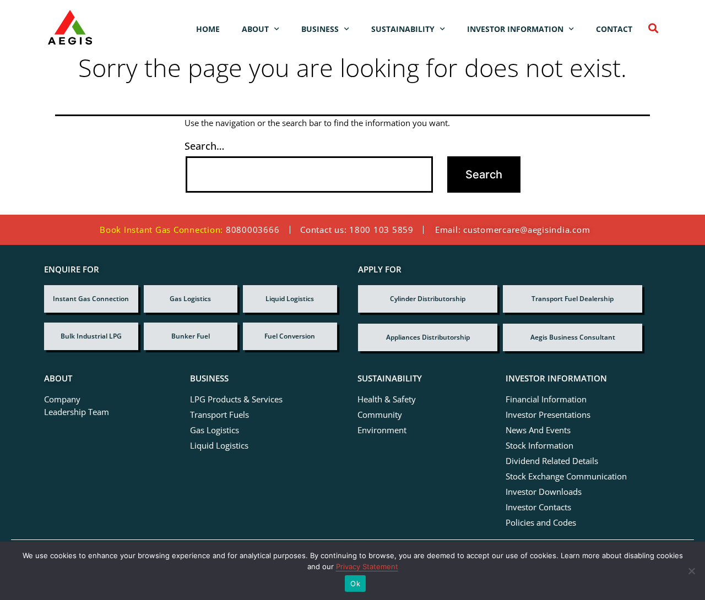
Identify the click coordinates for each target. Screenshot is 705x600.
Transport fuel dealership (573, 298)
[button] (653, 28)
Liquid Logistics (289, 298)
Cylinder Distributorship (427, 298)
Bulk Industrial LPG (91, 336)
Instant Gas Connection (91, 298)
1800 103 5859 (381, 229)
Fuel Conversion (289, 336)
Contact (614, 29)
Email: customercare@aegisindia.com (512, 229)
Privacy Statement (367, 566)
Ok (355, 583)
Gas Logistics (190, 298)
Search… (204, 146)
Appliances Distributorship (428, 337)
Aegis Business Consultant (572, 337)
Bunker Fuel (190, 336)
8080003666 (253, 229)
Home (208, 29)
